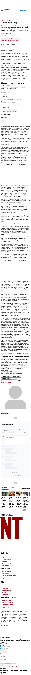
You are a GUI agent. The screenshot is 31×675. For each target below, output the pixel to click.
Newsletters (6, 565)
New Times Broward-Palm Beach (12, 606)
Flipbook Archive (7, 590)
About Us (5, 585)
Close (2, 674)
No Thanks (3, 652)
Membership (6, 594)
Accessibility (16, 611)
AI (20, 611)
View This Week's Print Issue (9, 551)
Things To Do (7, 563)
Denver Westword (8, 602)
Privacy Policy (7, 579)
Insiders (3, 645)
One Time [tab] (4, 372)
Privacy (19, 99)
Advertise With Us (8, 571)
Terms (14, 99)
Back (2, 665)
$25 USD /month (16, 376)
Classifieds (6, 573)
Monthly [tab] (10, 372)
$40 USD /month (6, 378)
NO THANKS (13, 111)
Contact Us (6, 588)
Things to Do (4, 643)
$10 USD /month (6, 376)
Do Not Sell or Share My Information (11, 622)
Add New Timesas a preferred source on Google (10, 39)
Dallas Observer (7, 600)
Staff (4, 592)
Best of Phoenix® (5, 646)
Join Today (3, 650)
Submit (7, 665)
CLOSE (3, 122)
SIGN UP (5, 97)
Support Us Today (6, 382)
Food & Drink (6, 558)
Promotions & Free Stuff (10, 575)
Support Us (23, 10)
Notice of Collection (6, 99)
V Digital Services (8, 608)
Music (5, 561)
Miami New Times (8, 604)
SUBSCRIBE (6, 111)
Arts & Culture (7, 559)
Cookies (11, 611)
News (4, 556)
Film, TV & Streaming (7, 20)
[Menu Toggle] (2, 10)
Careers (5, 587)
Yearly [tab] (15, 372)
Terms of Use (7, 577)
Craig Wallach (6, 35)
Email (3, 93)
